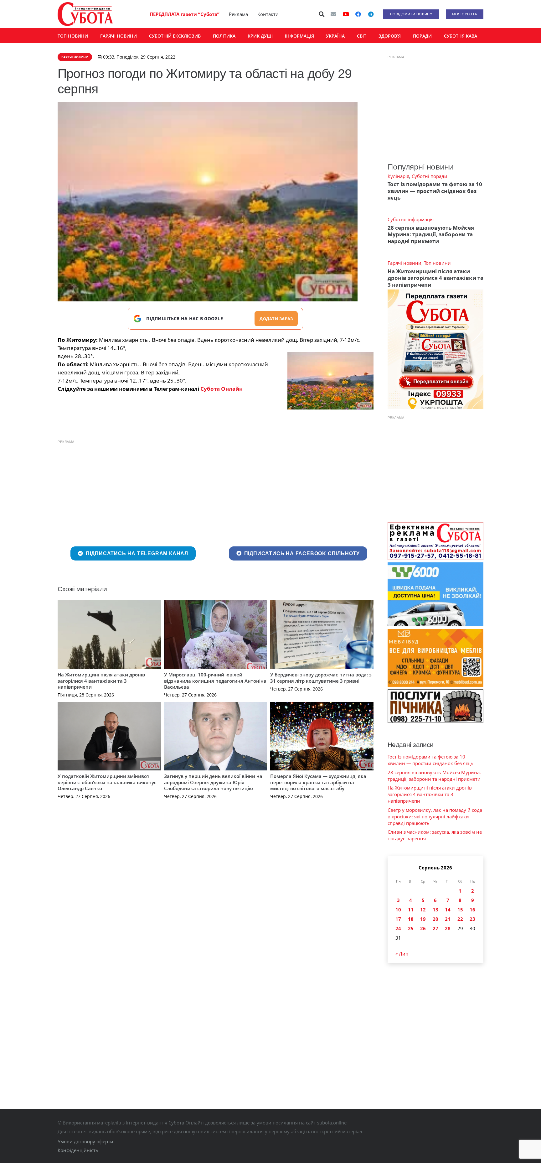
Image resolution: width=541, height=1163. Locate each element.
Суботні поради (429, 176)
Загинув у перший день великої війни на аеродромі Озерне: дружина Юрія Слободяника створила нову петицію (213, 782)
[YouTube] (346, 14)
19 (423, 919)
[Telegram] (370, 14)
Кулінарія (398, 176)
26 (423, 928)
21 (448, 919)
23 (472, 919)
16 (472, 909)
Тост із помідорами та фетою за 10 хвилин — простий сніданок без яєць (435, 190)
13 (435, 909)
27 (435, 928)
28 (448, 928)
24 (398, 928)
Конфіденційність (78, 1150)
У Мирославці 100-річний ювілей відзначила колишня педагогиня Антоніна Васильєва (215, 680)
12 (423, 909)
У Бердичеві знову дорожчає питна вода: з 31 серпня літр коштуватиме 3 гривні (321, 677)
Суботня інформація (411, 219)
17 (398, 919)
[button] (322, 14)
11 (411, 909)
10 (398, 909)
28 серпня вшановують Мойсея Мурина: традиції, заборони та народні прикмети (431, 234)
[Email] (333, 14)
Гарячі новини (404, 263)
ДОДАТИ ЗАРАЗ (276, 318)
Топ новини (437, 263)
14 (448, 909)
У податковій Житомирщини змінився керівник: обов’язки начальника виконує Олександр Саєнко (107, 782)
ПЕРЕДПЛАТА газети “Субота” (184, 14)
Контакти (268, 14)
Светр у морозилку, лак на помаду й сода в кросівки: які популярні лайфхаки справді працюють (435, 816)
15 (460, 909)
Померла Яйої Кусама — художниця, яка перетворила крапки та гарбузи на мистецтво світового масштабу (318, 782)
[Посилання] (85, 14)
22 (460, 919)
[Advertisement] (216, 491)
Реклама (238, 14)
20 (435, 919)
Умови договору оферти (85, 1141)
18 (411, 919)
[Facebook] (358, 14)
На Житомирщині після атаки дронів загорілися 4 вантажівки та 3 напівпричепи (101, 680)
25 (411, 928)
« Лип (401, 954)
